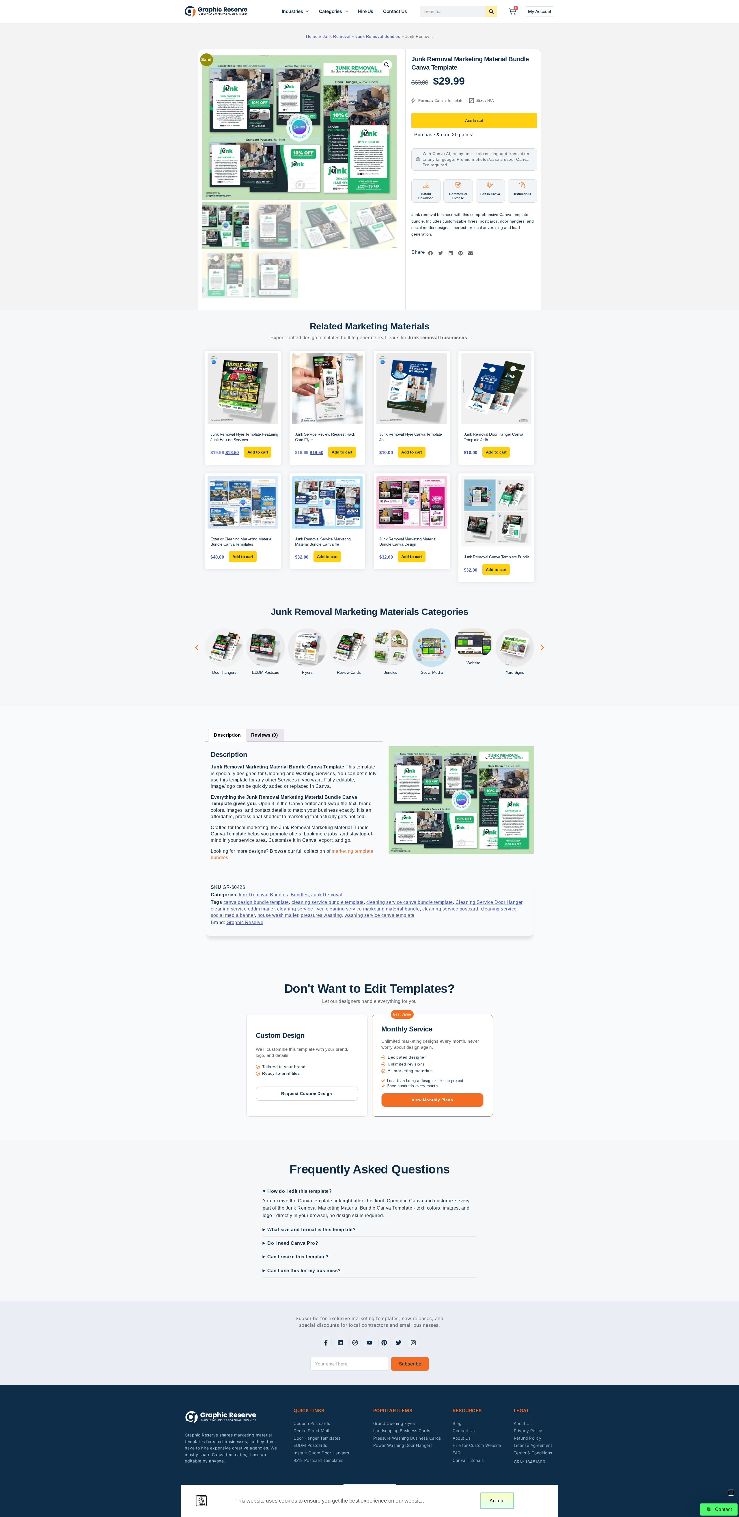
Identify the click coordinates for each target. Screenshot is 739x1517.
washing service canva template (380, 915)
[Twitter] (398, 1342)
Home (312, 36)
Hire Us (365, 11)
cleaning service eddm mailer (243, 908)
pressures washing (321, 915)
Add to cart (474, 120)
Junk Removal (336, 36)
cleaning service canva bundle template (409, 902)
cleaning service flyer (300, 908)
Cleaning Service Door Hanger (489, 902)
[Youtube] (369, 1342)
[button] (387, 65)
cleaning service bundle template (328, 902)
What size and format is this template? (311, 1229)
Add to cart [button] (257, 452)
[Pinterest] (384, 1342)
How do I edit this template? (299, 1191)
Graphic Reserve (245, 922)
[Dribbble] (355, 1342)
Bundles (300, 894)
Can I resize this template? (298, 1256)
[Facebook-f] (326, 1342)
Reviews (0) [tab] (264, 735)
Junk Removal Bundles (377, 36)
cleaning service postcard (450, 908)
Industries (292, 11)
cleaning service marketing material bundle (373, 908)
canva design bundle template (256, 902)
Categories (330, 11)
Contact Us (395, 11)
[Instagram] (413, 1342)
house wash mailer (277, 915)
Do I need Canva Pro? (292, 1243)
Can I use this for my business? (304, 1270)
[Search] (491, 11)
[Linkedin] (340, 1342)
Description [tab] (227, 735)
